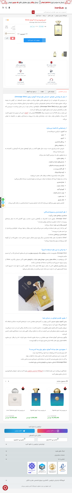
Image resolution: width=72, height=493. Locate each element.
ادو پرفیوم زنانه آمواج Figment (59, 410)
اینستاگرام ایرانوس (51, 431)
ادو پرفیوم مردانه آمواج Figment (38, 410)
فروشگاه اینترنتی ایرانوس (35, 371)
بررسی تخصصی (62, 91)
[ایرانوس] (59, 7)
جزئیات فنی (51, 91)
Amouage (41, 26)
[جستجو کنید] (6, 8)
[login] (9, 8)
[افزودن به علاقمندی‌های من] (12, 38)
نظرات (42, 91)
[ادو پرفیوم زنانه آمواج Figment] (57, 397)
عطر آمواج (32, 26)
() (6, 20)
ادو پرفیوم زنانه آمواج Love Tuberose (15, 410)
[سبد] (3, 8)
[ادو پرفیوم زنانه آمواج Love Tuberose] (15, 397)
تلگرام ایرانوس (18, 431)
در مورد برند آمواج (31, 91)
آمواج (26, 113)
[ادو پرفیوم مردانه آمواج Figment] (36, 397)
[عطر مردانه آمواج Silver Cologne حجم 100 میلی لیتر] (58, 36)
